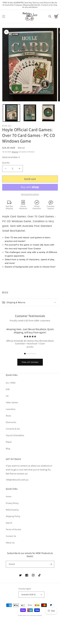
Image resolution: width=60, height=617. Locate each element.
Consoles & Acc (13, 428)
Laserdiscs (11, 409)
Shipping (15, 152)
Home (8, 496)
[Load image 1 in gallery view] (11, 112)
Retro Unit (26, 615)
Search (9, 522)
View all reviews (30, 362)
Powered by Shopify (36, 615)
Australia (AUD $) (29, 594)
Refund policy (12, 509)
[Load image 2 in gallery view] (29, 112)
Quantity (5, 162)
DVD (8, 389)
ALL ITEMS (10, 382)
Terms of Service (13, 529)
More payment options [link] (30, 194)
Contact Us (11, 536)
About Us (10, 542)
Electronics (11, 422)
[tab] (25, 353)
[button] (3, 16)
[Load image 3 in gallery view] (48, 112)
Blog (8, 448)
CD (7, 396)
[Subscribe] (51, 564)
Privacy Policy (12, 503)
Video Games (12, 402)
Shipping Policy (13, 516)
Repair (9, 442)
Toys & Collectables (15, 435)
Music (8, 415)
